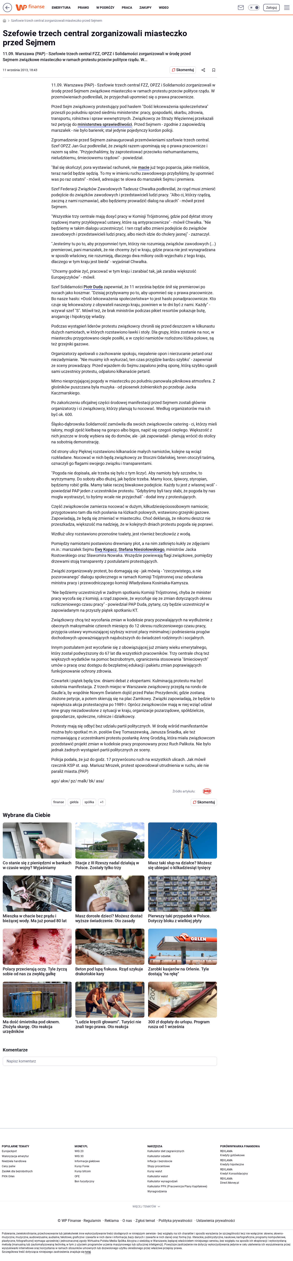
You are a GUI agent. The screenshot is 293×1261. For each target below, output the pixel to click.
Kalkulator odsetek (159, 1156)
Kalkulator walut (157, 1176)
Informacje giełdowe (87, 1161)
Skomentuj (185, 70)
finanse (58, 802)
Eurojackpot (9, 1151)
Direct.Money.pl (229, 1182)
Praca (127, 7)
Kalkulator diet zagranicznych (165, 1151)
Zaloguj (271, 7)
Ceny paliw (8, 1166)
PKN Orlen (8, 1176)
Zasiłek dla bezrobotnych (17, 1171)
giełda (74, 802)
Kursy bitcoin (83, 1171)
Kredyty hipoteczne (232, 1164)
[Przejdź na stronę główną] (7, 11)
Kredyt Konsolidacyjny (234, 1173)
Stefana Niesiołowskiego (141, 549)
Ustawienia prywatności (215, 1220)
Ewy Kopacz (106, 549)
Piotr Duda (93, 286)
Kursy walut (154, 1171)
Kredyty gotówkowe (232, 1155)
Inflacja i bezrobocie (159, 1161)
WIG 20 (79, 1151)
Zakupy (145, 7)
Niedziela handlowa (14, 1161)
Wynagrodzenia (157, 1191)
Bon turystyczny (84, 1181)
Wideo (164, 7)
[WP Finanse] (34, 7)
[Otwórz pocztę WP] (240, 7)
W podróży (105, 7)
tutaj (88, 1251)
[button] (254, 7)
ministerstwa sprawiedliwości (105, 124)
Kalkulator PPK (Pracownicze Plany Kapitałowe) (177, 1186)
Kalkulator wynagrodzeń (162, 1181)
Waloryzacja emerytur (15, 1156)
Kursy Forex (82, 1166)
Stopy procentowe (158, 1166)
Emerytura (61, 7)
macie (143, 167)
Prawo (83, 7)
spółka (89, 802)
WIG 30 (79, 1156)
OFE (77, 1176)
